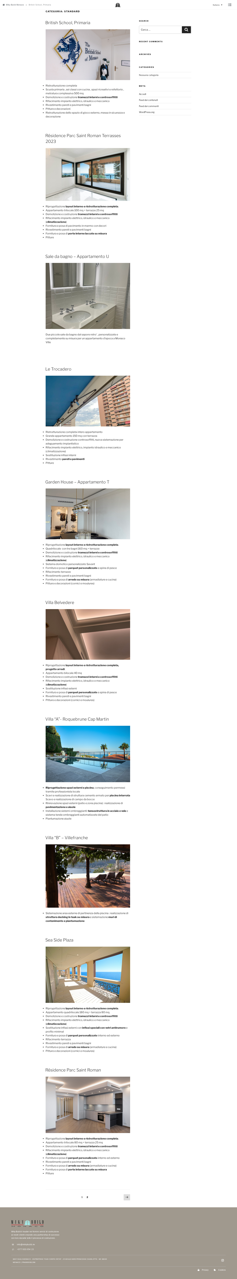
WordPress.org (146, 112)
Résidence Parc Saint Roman (73, 1069)
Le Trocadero (58, 369)
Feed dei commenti (149, 106)
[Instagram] (222, 1260)
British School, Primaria (67, 22)
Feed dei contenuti (148, 100)
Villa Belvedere (59, 602)
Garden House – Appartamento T (77, 481)
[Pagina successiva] (127, 1197)
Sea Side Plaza (59, 939)
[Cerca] (186, 29)
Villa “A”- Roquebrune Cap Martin (77, 719)
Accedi (142, 94)
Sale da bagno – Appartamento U (77, 256)
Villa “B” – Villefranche (66, 837)
